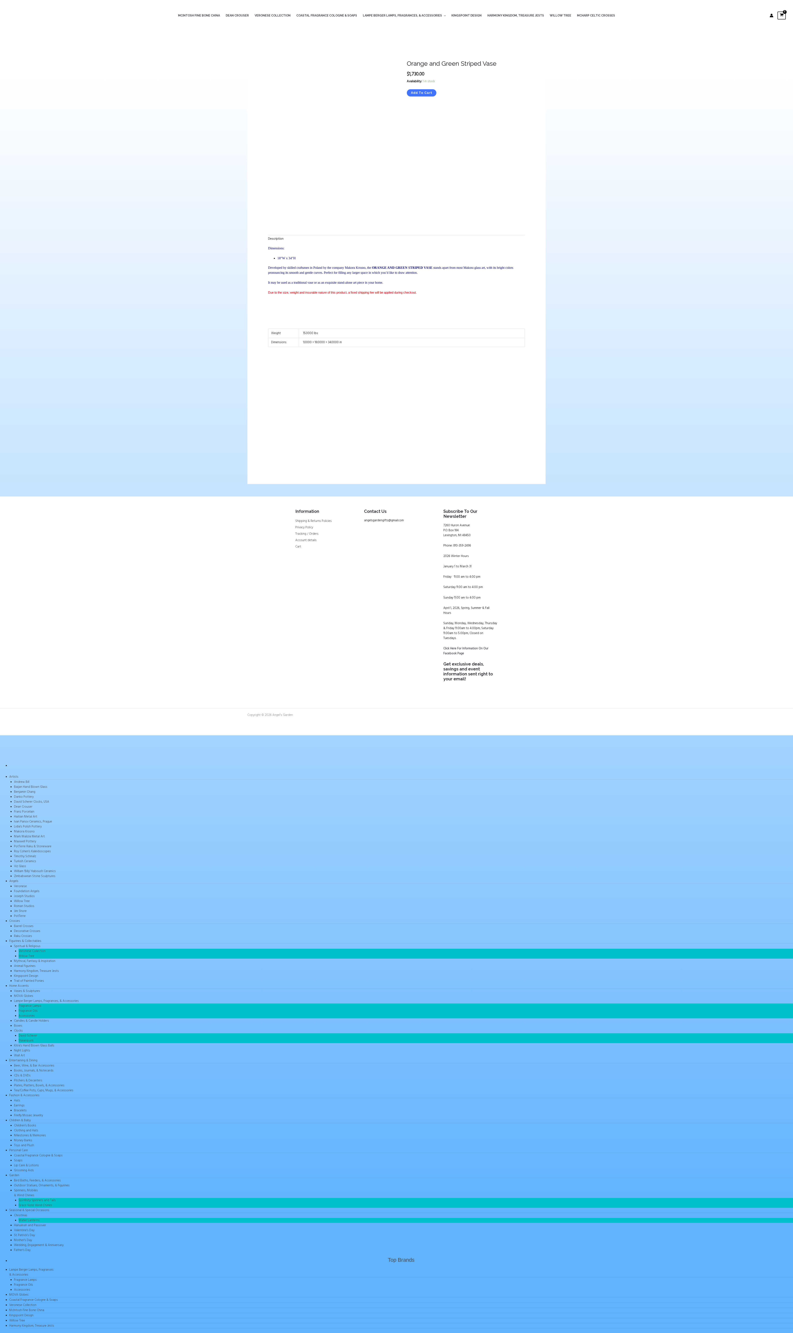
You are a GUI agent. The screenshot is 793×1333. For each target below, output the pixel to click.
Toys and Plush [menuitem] (24, 1145)
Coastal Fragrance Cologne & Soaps (326, 15)
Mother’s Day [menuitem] (23, 1240)
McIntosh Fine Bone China (199, 15)
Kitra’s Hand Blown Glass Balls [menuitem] (34, 1045)
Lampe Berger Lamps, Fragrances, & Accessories (402, 15)
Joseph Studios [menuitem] (24, 896)
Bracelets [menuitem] (20, 1110)
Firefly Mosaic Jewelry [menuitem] (28, 1115)
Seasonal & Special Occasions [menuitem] (29, 1210)
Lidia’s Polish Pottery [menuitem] (28, 826)
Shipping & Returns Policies (313, 521)
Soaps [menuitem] (18, 1160)
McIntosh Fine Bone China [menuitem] (26, 1310)
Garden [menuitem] (14, 1175)
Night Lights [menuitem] (22, 1050)
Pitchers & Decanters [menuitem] (28, 1080)
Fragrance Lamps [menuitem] (30, 1005)
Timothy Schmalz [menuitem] (25, 856)
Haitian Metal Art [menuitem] (25, 816)
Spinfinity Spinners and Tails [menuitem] (37, 1200)
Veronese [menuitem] (20, 886)
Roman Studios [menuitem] (24, 906)
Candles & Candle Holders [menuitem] (31, 1020)
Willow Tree (560, 15)
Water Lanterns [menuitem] (29, 1220)
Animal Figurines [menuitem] (25, 966)
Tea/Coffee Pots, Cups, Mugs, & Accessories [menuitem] (43, 1090)
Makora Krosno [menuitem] (24, 831)
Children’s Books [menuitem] (25, 1125)
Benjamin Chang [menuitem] (24, 791)
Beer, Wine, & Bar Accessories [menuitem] (34, 1065)
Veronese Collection (273, 15)
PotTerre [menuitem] (20, 916)
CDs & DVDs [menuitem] (22, 1075)
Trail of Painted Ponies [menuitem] (29, 980)
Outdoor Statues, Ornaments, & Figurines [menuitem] (42, 1185)
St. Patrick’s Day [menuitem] (24, 1235)
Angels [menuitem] (13, 881)
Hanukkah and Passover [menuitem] (30, 1225)
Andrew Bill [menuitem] (21, 782)
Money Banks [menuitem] (23, 1140)
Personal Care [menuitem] (18, 1150)
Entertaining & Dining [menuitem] (23, 1060)
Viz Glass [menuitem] (20, 866)
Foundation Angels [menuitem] (26, 891)
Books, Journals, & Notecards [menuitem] (33, 1070)
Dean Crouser (237, 15)
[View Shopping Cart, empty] (782, 15)
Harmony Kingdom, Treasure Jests (515, 15)
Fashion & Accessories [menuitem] (24, 1095)
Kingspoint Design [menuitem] (26, 976)
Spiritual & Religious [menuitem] (27, 946)
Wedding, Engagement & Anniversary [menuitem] (39, 1245)
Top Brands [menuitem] (401, 1260)
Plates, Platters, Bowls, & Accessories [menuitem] (39, 1085)
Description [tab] (276, 238)
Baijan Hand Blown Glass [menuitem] (30, 786)
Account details (306, 540)
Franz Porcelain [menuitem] (24, 811)
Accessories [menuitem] (27, 1015)
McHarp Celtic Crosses (596, 15)
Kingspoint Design (466, 15)
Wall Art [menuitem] (19, 1055)
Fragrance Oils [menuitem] (28, 1010)
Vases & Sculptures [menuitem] (27, 991)
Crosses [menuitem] (14, 921)
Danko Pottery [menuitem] (24, 796)
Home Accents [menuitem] (19, 985)
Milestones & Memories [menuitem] (30, 1135)
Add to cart (421, 93)
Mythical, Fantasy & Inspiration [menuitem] (34, 961)
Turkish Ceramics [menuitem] (25, 861)
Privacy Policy (304, 527)
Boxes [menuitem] (18, 1025)
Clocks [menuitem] (18, 1030)
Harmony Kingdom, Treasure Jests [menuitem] (36, 971)
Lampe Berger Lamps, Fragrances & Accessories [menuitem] (31, 1272)
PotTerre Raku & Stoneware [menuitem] (32, 846)
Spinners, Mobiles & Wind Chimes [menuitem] (26, 1193)
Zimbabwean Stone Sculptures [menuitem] (34, 876)
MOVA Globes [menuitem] (23, 996)
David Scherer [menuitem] (28, 1035)
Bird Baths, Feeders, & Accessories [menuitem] (37, 1180)
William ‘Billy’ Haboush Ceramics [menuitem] (35, 871)
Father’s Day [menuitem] (22, 1250)
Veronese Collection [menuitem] (32, 951)
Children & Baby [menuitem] (20, 1120)
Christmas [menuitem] (20, 1215)
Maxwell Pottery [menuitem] (25, 841)
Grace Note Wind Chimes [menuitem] (35, 1205)
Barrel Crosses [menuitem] (23, 926)
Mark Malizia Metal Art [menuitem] (29, 836)
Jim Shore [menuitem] (20, 911)
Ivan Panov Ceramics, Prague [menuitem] (33, 821)
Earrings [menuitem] (19, 1105)
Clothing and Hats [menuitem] (26, 1130)
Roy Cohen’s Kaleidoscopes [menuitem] (32, 851)
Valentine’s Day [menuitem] (24, 1230)
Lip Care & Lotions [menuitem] (26, 1165)
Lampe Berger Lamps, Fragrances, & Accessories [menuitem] (46, 1001)
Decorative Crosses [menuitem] (27, 931)
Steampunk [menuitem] (26, 1040)
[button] (444, 15)
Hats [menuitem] (17, 1100)
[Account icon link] (771, 15)
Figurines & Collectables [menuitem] (25, 941)
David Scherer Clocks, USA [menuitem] (31, 801)
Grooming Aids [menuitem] (24, 1170)
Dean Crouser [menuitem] (23, 806)
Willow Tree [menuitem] (22, 901)
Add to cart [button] (282, 454)
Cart (298, 546)
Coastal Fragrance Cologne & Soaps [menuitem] (38, 1155)
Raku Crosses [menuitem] (23, 936)
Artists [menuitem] (13, 776)
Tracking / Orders (306, 533)
